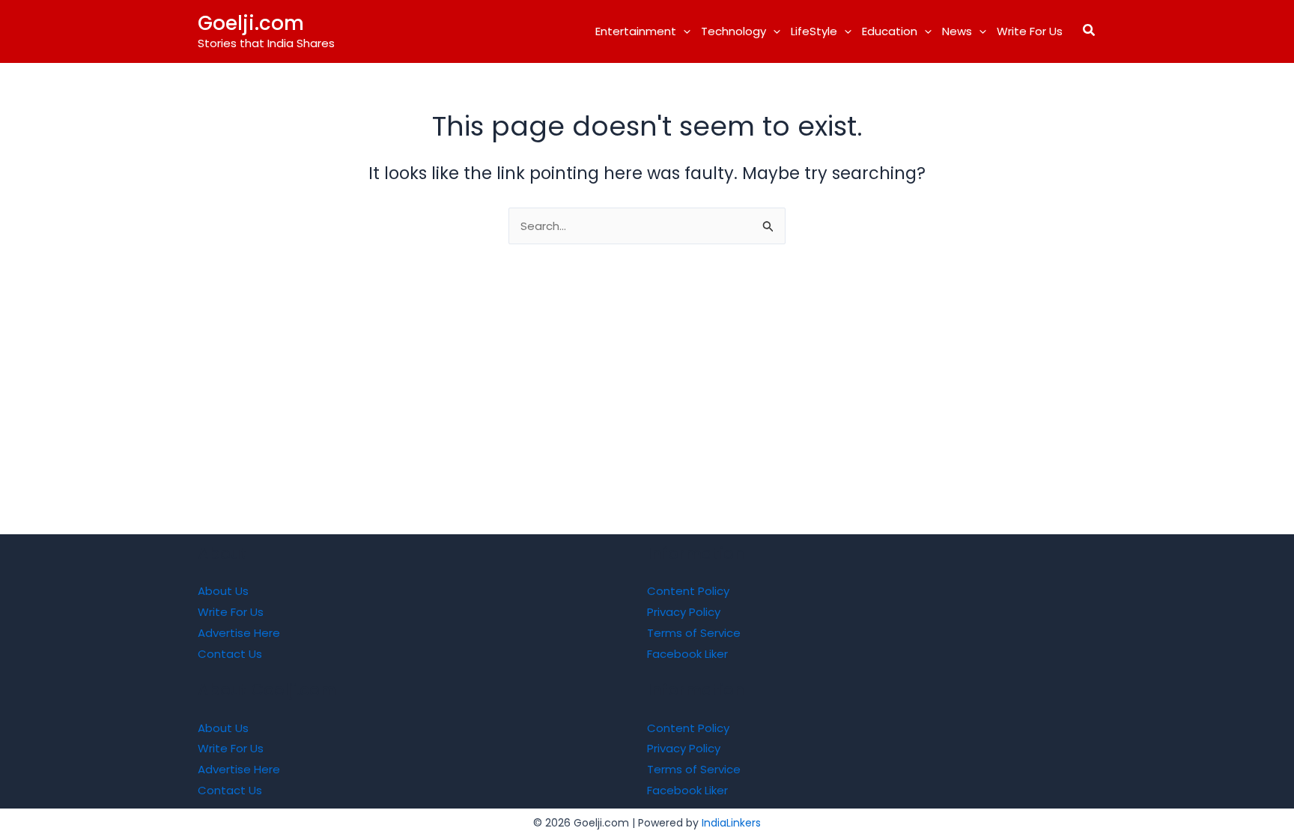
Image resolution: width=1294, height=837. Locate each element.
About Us (223, 591)
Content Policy (688, 591)
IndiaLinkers (731, 822)
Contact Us (230, 654)
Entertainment (635, 31)
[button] (683, 31)
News (957, 31)
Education (889, 31)
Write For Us (1030, 31)
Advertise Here (239, 633)
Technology (733, 31)
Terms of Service (694, 633)
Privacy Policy (683, 612)
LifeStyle (814, 31)
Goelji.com (251, 23)
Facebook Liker (687, 654)
